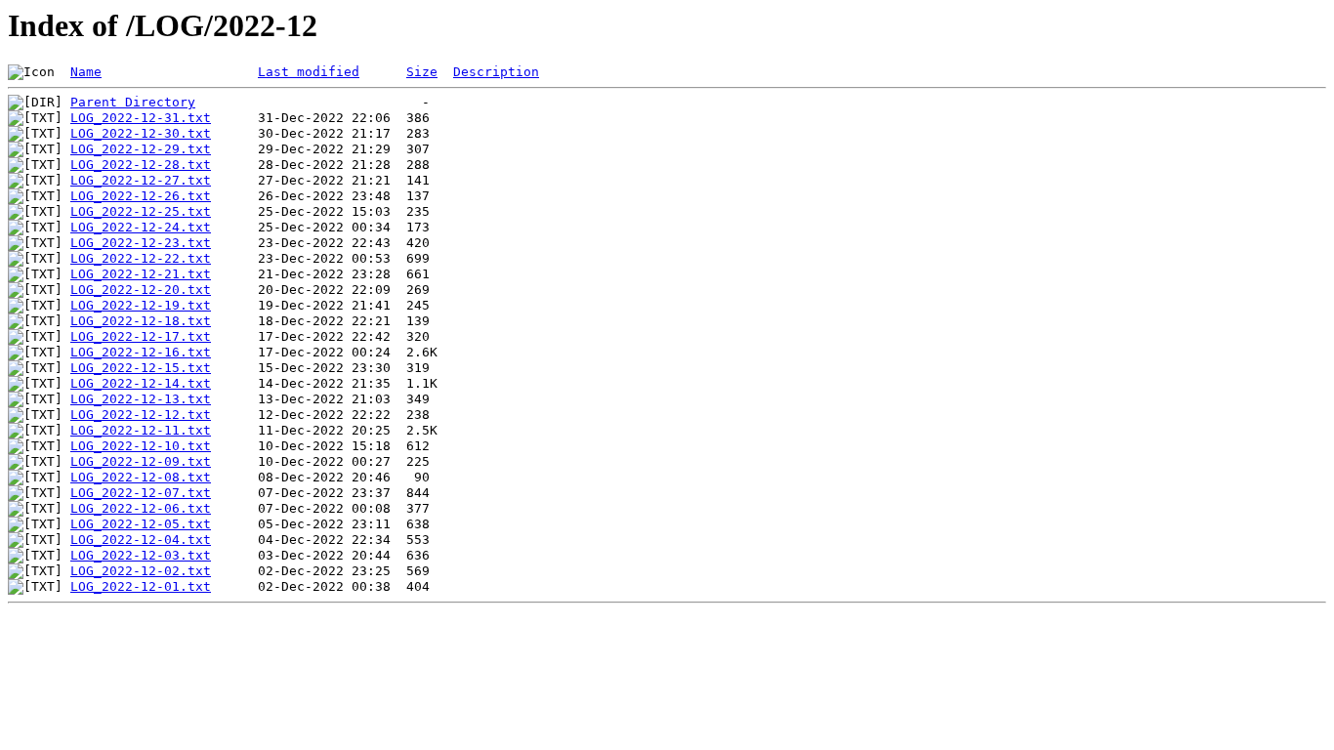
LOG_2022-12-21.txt (140, 274)
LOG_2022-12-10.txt (140, 445)
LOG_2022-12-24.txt (140, 227)
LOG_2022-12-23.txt (140, 242)
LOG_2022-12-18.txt (140, 320)
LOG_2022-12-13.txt (140, 399)
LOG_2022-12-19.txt (140, 305)
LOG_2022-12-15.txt (140, 367)
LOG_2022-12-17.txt (140, 336)
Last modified (308, 71)
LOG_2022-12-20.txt (140, 289)
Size (422, 71)
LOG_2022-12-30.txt (140, 133)
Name (86, 71)
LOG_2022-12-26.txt (140, 195)
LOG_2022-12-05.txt (140, 524)
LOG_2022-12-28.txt (140, 164)
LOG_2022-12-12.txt (140, 414)
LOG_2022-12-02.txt (140, 570)
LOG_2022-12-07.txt (140, 492)
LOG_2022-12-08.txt (140, 477)
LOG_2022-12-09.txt (140, 461)
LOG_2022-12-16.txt (140, 352)
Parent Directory (132, 102)
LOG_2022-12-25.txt (140, 211)
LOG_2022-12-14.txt (140, 383)
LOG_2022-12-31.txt (140, 117)
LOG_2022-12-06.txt (140, 508)
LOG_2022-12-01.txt (140, 586)
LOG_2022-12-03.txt (140, 555)
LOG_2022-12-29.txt (140, 149)
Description (496, 71)
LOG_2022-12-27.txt (140, 180)
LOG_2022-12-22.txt (140, 258)
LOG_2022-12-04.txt (140, 539)
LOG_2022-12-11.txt (140, 430)
